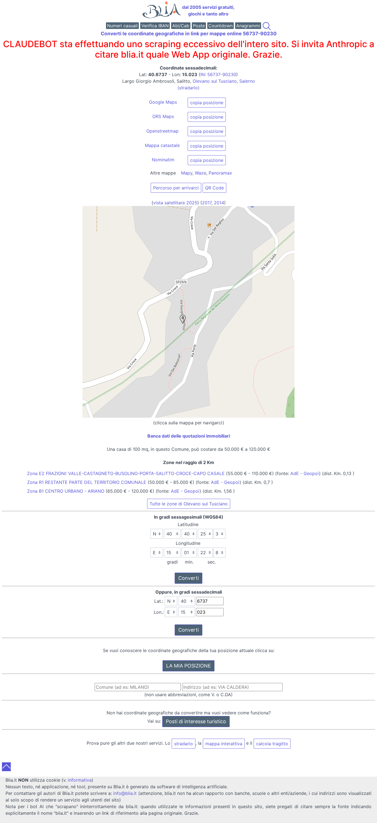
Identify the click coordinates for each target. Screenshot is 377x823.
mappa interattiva (223, 743)
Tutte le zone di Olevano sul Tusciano (189, 503)
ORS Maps (163, 116)
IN (202, 74)
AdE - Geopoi (304, 473)
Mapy (186, 173)
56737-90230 (221, 74)
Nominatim (163, 159)
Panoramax (220, 173)
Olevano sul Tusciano (215, 81)
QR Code (214, 188)
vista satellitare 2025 (175, 202)
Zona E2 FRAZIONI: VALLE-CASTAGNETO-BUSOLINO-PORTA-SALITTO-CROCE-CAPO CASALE (126, 473)
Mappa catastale (162, 145)
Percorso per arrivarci (176, 188)
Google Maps (163, 102)
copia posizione (206, 102)
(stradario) (188, 87)
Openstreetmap (162, 131)
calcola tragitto (272, 743)
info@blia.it (125, 793)
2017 (206, 202)
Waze (200, 173)
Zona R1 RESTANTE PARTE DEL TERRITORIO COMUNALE (86, 482)
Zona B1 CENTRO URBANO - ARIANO (65, 491)
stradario (183, 743)
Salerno (247, 81)
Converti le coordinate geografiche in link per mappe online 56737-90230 (189, 33)
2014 (219, 202)
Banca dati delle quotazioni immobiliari (188, 436)
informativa (80, 780)
